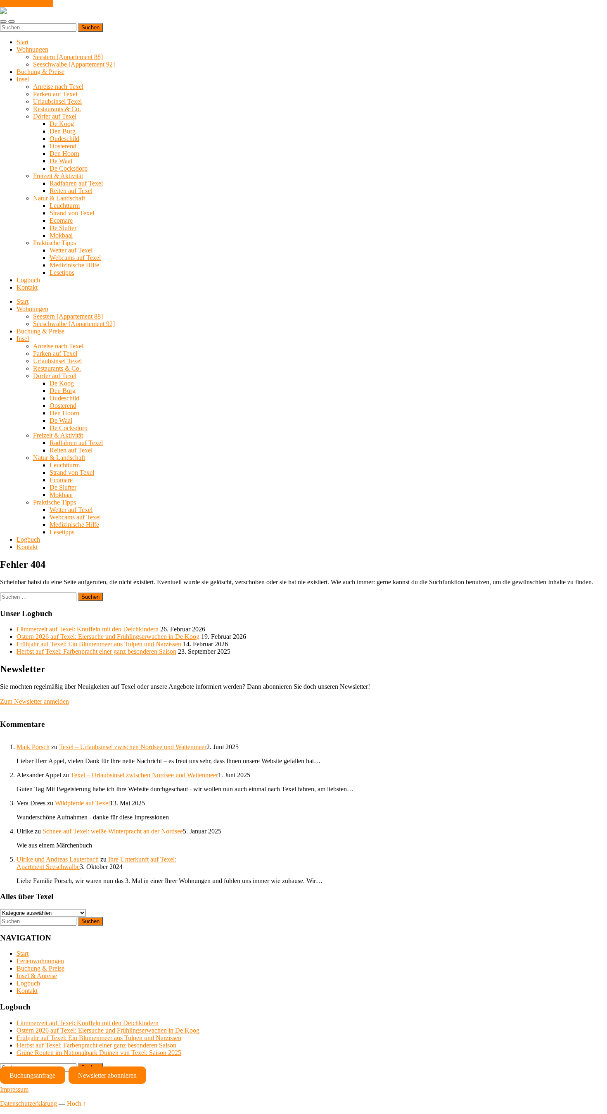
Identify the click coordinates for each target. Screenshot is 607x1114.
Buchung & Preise (40, 71)
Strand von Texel (72, 213)
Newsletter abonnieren (107, 1075)
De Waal (61, 160)
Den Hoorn (64, 153)
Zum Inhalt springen (26, 3)
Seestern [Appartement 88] (68, 56)
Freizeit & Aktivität (58, 175)
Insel (23, 79)
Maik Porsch (33, 746)
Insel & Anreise (37, 975)
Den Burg (63, 131)
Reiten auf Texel (71, 190)
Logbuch (28, 279)
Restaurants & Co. (57, 108)
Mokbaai (61, 235)
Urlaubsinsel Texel (57, 101)
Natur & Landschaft (59, 198)
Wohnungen (32, 49)
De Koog (62, 123)
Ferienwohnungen (40, 960)
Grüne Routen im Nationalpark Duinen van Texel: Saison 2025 (99, 1052)
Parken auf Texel (55, 94)
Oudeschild (64, 138)
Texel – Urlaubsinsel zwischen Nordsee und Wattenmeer (132, 746)
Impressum (14, 1089)
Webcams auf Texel (75, 257)
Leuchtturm (65, 205)
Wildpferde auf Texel (82, 803)
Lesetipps (62, 272)
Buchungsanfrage (32, 1075)
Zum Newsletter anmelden (34, 701)
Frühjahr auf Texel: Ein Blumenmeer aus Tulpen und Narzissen (99, 643)
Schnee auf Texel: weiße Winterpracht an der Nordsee (113, 831)
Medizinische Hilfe (74, 265)
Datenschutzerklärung (28, 1103)
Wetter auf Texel (71, 250)
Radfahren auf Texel (76, 183)
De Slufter (63, 227)
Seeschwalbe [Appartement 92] (74, 64)
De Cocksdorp (69, 168)
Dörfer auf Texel (54, 116)
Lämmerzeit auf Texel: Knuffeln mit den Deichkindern (88, 629)
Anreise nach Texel (58, 86)
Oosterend (63, 146)
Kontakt (27, 287)
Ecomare (61, 220)
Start (22, 41)
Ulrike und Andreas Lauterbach (58, 859)
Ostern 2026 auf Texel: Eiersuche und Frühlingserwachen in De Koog (108, 636)
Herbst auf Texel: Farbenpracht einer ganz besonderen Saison (96, 651)
